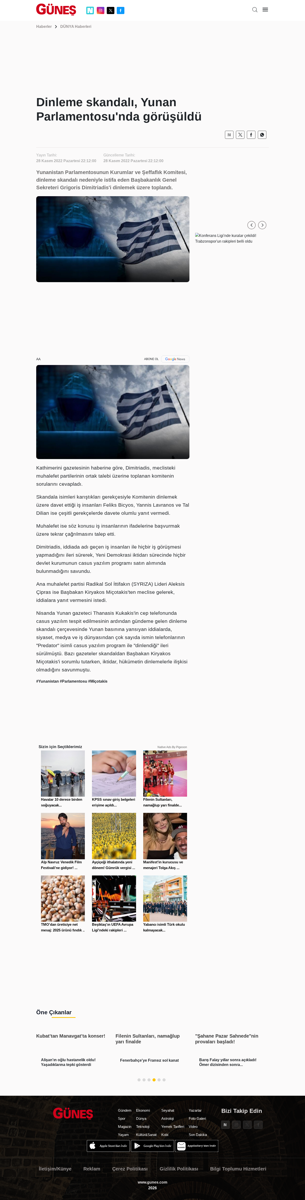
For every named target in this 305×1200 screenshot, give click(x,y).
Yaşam (123, 1135)
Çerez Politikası (130, 1168)
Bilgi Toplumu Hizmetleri (238, 1168)
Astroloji (167, 1118)
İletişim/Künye (55, 1168)
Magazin (124, 1127)
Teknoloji (142, 1127)
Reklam (91, 1168)
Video (193, 1127)
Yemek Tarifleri (172, 1127)
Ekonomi (143, 1110)
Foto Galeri (197, 1118)
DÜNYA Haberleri (75, 27)
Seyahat (167, 1110)
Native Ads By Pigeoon (172, 747)
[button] (251, 225)
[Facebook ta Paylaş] (251, 135)
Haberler (44, 27)
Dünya (141, 1118)
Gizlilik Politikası (179, 1168)
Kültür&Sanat (146, 1135)
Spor (121, 1118)
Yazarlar (195, 1110)
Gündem (125, 1110)
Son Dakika (198, 1135)
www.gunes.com (152, 1182)
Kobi (164, 1135)
